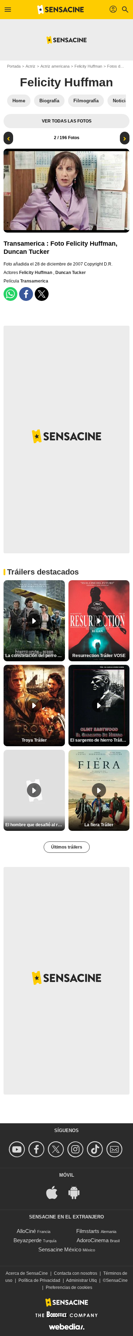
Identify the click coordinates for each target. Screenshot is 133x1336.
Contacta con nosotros (75, 1273)
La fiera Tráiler (98, 824)
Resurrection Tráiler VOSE (99, 655)
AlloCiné (26, 1231)
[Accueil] (60, 9)
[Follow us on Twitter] (57, 1149)
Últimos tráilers (66, 847)
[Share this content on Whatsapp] (10, 294)
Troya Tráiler (34, 740)
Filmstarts (87, 1231)
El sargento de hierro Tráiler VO (100, 740)
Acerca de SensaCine (27, 1273)
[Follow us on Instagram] (76, 1149)
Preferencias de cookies (69, 1287)
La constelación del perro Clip (35, 655)
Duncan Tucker (70, 272)
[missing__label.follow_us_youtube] (18, 1149)
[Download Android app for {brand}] (77, 1192)
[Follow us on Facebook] (37, 1149)
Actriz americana (55, 66)
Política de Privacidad (39, 1280)
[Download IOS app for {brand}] (55, 1192)
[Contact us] (115, 1149)
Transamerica (34, 281)
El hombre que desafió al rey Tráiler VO (35, 824)
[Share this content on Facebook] (26, 294)
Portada (14, 66)
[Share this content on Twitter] (42, 294)
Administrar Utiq (81, 1280)
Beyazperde (27, 1240)
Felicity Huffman (88, 66)
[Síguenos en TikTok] (96, 1149)
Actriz (30, 66)
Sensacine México (59, 1249)
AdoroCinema (93, 1240)
